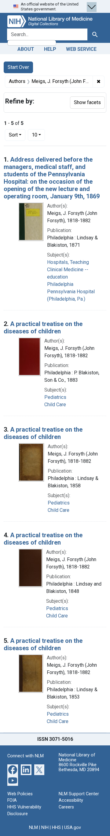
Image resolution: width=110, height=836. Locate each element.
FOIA (12, 800)
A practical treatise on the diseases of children (43, 327)
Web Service (81, 49)
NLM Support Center (79, 794)
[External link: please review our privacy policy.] (12, 769)
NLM (33, 827)
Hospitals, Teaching (68, 262)
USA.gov (72, 827)
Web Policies (20, 794)
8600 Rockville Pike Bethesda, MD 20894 (79, 767)
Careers (66, 807)
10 (38, 135)
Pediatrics (55, 397)
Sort (13, 135)
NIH (45, 827)
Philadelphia (60, 284)
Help (50, 49)
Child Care (55, 404)
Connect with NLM (25, 756)
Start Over (18, 67)
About (25, 49)
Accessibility (71, 800)
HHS (56, 827)
